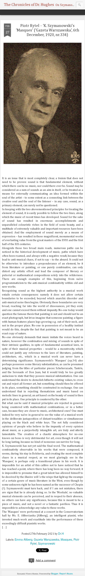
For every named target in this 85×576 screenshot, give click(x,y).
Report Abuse (66, 573)
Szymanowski (46, 543)
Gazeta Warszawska (46, 539)
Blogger (54, 573)
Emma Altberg (23, 539)
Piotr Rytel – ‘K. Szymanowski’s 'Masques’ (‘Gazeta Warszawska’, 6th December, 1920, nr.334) (47, 30)
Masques (66, 539)
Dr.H (61, 533)
